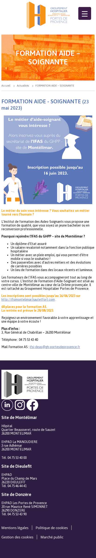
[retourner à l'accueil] (48, 15)
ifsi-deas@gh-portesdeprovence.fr (55, 347)
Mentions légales (14, 527)
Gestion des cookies (17, 537)
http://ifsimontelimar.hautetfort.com (28, 299)
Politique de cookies (52, 527)
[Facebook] (32, 404)
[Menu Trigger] (84, 13)
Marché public (52, 537)
